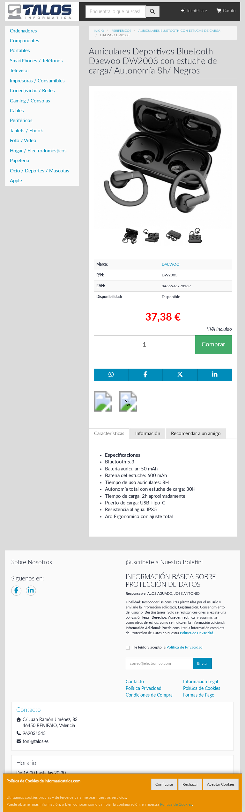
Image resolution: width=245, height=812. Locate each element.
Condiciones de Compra (149, 695)
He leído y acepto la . (168, 647)
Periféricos (21, 120)
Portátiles (20, 50)
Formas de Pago (198, 695)
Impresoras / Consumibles (37, 81)
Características (109, 433)
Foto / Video (23, 140)
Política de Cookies (176, 804)
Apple (16, 180)
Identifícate (196, 11)
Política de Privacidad (196, 633)
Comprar (213, 345)
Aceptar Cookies (220, 784)
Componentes (24, 40)
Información (147, 433)
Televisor (19, 70)
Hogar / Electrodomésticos (38, 151)
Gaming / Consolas (30, 101)
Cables (17, 110)
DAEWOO (171, 264)
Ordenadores (23, 31)
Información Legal (200, 682)
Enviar (202, 663)
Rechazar (190, 784)
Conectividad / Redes (32, 90)
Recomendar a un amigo (196, 433)
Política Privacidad (143, 688)
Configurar (164, 784)
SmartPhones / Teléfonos (36, 61)
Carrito (228, 11)
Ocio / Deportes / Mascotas (39, 171)
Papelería (19, 160)
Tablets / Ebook (26, 130)
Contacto (135, 682)
